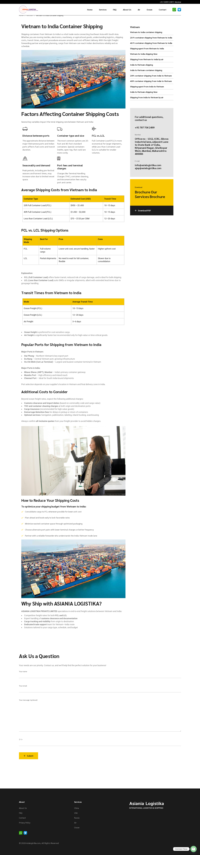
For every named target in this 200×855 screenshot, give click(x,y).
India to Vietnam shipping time (143, 92)
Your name (23, 671)
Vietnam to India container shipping (146, 32)
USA (76, 813)
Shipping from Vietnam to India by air (146, 59)
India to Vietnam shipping (141, 65)
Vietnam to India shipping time (143, 54)
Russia (76, 817)
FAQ (20, 813)
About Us (23, 808)
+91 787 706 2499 (144, 127)
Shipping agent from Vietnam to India (147, 48)
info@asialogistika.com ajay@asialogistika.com (148, 166)
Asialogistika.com (33, 843)
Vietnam (135, 27)
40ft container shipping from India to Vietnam (151, 81)
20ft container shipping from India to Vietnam (151, 75)
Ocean (77, 827)
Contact (22, 817)
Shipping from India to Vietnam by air (146, 97)
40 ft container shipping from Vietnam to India (151, 43)
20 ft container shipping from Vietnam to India (151, 37)
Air (75, 822)
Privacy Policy (24, 822)
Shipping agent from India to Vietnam (147, 86)
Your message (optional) (28, 700)
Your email (23, 686)
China (76, 808)
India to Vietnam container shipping (146, 70)
